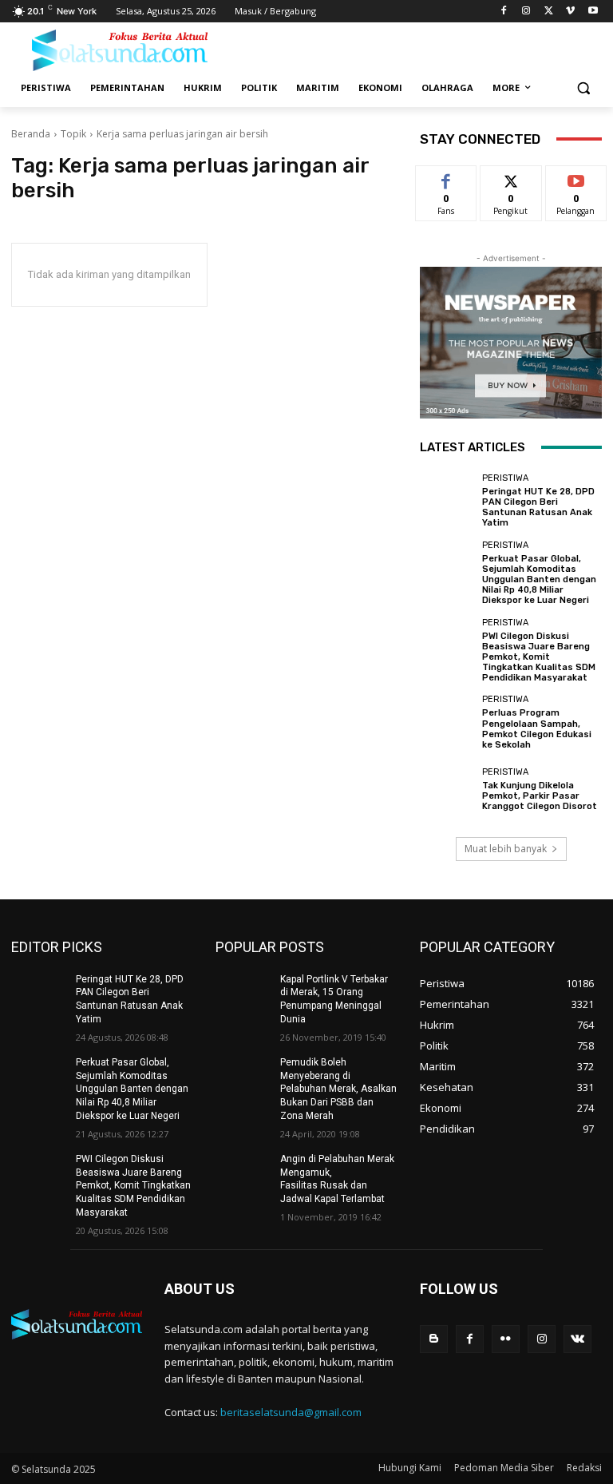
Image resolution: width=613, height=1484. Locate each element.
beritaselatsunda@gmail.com (291, 1412)
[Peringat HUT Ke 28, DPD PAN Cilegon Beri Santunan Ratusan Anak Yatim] (447, 501)
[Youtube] (592, 11)
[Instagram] (526, 11)
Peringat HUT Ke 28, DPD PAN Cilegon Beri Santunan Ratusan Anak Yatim (538, 507)
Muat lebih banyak (506, 848)
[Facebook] (504, 11)
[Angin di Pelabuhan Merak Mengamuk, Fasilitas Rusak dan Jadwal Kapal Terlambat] (243, 1172)
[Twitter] (549, 11)
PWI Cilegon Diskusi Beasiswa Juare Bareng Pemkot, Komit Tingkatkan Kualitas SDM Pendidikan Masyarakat (538, 657)
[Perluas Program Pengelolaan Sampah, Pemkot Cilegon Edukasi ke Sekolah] (447, 722)
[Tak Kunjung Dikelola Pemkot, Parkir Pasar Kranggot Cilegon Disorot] (447, 789)
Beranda (30, 134)
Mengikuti (511, 178)
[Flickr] (506, 1339)
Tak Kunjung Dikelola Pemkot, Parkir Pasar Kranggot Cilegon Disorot (539, 795)
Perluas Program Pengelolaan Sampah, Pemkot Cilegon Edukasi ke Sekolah (536, 729)
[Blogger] (434, 1339)
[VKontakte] (577, 1339)
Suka (446, 178)
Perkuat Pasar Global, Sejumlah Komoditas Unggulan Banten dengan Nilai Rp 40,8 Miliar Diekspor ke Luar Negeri (539, 580)
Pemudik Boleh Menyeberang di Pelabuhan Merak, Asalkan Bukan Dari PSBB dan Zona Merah (338, 1089)
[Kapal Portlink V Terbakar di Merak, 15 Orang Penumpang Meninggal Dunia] (243, 992)
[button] (583, 88)
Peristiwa (505, 478)
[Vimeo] (570, 11)
